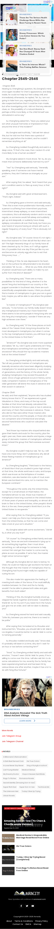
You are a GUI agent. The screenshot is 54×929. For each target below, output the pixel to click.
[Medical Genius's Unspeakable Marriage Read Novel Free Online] (8, 838)
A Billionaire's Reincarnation (15, 757)
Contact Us (18, 924)
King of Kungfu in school (37, 765)
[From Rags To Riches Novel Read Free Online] (8, 871)
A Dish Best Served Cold (13, 761)
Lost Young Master (11, 770)
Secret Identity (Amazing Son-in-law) (19, 782)
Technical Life (43, 787)
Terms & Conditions (24, 921)
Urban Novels (9, 795)
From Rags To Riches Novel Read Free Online (32, 869)
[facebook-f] (21, 906)
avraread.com (39, 899)
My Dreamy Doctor (11, 774)
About (9, 921)
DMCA (28, 924)
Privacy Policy (41, 921)
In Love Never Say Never (13, 765)
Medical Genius (28, 770)
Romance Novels (26, 778)
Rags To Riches (9, 778)
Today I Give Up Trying (31, 791)
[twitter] (27, 906)
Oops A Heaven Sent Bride (33, 774)
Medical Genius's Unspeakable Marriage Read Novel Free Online (32, 836)
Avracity (37, 916)
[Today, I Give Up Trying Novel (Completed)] (8, 860)
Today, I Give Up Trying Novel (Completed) (30, 858)
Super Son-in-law (27, 787)
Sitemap (37, 924)
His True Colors (33, 761)
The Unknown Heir (10, 791)
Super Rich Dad (9, 787)
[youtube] (33, 906)
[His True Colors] (8, 849)
